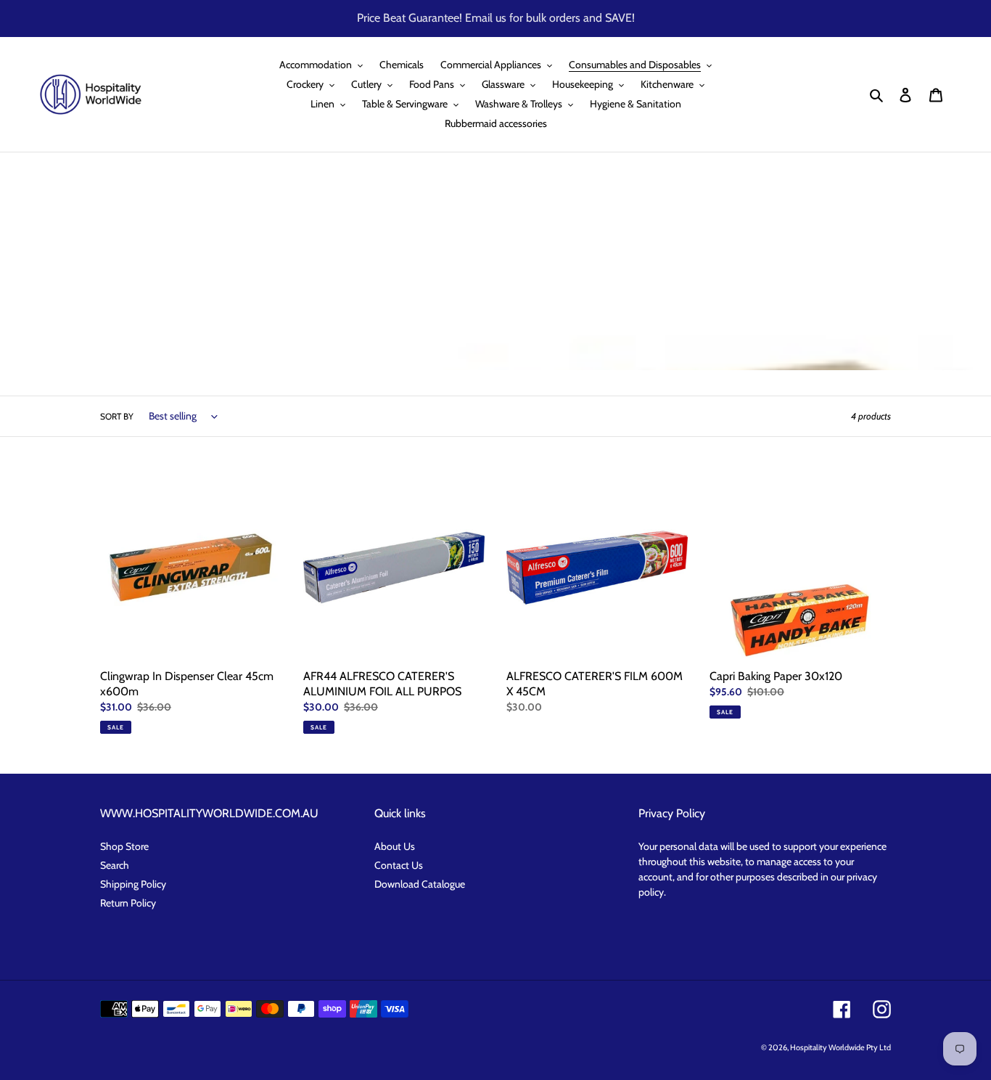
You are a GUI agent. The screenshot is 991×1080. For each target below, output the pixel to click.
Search (114, 865)
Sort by (116, 416)
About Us (394, 846)
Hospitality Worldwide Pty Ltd (840, 1047)
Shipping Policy (133, 884)
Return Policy (128, 902)
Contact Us (398, 865)
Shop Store (124, 846)
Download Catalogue (419, 884)
